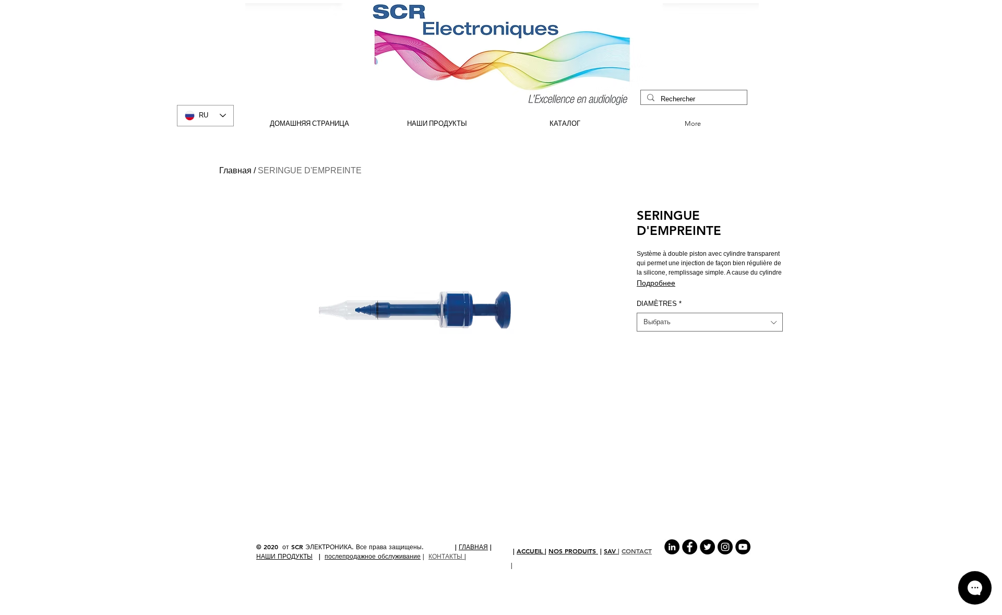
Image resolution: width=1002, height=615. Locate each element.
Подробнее (656, 283)
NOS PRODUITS (573, 551)
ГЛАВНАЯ (473, 546)
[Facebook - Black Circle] (689, 546)
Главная (235, 170)
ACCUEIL (531, 551)
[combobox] (710, 322)
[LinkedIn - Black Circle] (671, 546)
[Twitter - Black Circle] (707, 546)
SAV (611, 551)
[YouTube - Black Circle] (742, 546)
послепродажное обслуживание (373, 556)
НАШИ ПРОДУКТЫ (284, 556)
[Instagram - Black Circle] (725, 546)
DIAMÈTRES (659, 304)
